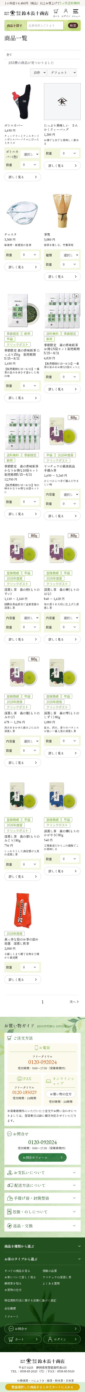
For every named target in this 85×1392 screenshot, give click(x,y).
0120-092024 (42, 1062)
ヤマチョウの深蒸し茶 (56, 1277)
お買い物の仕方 (61, 1094)
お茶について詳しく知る (20, 1277)
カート (19, 1339)
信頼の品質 (49, 1271)
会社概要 (10, 1308)
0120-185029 (24, 1092)
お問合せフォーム (35, 1157)
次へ (73, 1001)
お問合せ (21, 1328)
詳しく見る (16, 177)
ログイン (60, 1339)
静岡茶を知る (13, 1283)
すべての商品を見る (17, 1271)
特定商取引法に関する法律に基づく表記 (30, 1300)
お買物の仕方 (13, 1290)
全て (9, 54)
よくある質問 (51, 1283)
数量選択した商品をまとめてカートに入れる (42, 1387)
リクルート (11, 1316)
